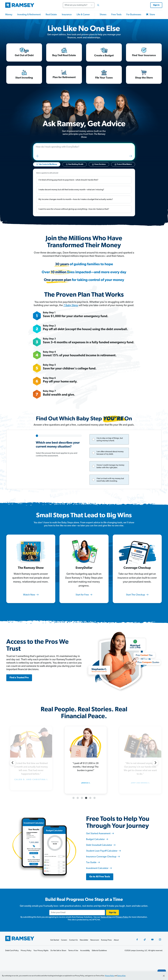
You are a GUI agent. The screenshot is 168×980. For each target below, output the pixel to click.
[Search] (98, 5)
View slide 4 (86, 798)
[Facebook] (137, 939)
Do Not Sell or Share (58, 951)
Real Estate (51, 15)
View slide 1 (73, 798)
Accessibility (85, 951)
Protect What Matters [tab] (124, 164)
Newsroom (94, 940)
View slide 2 (78, 798)
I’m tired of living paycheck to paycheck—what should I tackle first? (68, 180)
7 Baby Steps (70, 305)
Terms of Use (106, 917)
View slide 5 (90, 798)
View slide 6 (94, 798)
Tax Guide (91, 862)
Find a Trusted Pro (19, 678)
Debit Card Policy (12, 951)
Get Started (54, 940)
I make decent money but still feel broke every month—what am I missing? (71, 190)
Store (152, 15)
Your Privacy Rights (40, 951)
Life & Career (83, 15)
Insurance (67, 15)
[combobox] (82, 5)
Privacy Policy (122, 917)
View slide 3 (82, 798)
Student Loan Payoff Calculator (102, 851)
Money (8, 15)
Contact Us (73, 940)
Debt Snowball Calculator (99, 845)
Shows (103, 15)
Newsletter (84, 940)
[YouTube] (152, 939)
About (116, 940)
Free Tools (116, 15)
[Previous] (13, 763)
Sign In (156, 5)
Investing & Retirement (29, 15)
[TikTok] (145, 939)
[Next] (155, 763)
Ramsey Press (106, 940)
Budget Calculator (95, 839)
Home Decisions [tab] (100, 164)
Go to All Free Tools (99, 877)
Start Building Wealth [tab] (75, 164)
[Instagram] (160, 939)
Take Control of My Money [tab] (48, 164)
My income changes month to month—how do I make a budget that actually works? (75, 199)
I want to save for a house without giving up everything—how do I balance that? (73, 209)
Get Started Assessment (98, 833)
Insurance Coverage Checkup (101, 857)
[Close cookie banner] (164, 976)
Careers (64, 940)
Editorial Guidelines (99, 951)
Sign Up (112, 913)
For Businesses (133, 15)
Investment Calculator (97, 868)
